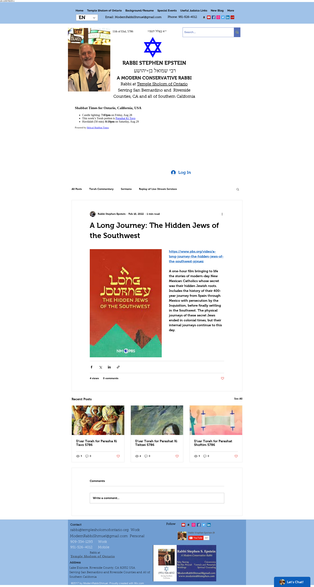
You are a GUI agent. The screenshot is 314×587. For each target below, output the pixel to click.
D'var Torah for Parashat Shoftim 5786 (213, 443)
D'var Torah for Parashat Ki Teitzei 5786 (156, 443)
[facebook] (213, 17)
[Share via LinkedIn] (109, 367)
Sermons (126, 188)
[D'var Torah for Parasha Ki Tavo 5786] (98, 420)
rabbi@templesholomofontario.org (99, 530)
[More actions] (222, 214)
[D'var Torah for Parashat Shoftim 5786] (216, 420)
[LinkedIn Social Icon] (228, 17)
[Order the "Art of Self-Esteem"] (188, 525)
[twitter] (209, 17)
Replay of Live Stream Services (158, 188)
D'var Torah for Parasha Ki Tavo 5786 (96, 443)
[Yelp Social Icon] (232, 17)
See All (238, 398)
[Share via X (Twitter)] (100, 367)
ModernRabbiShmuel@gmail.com (138, 17)
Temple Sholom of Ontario (162, 84)
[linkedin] (218, 17)
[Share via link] (118, 367)
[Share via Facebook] (91, 367)
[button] (237, 189)
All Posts (77, 188)
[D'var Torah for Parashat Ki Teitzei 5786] (157, 420)
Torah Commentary (101, 188)
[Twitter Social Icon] (223, 17)
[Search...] (237, 32)
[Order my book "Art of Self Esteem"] (204, 17)
